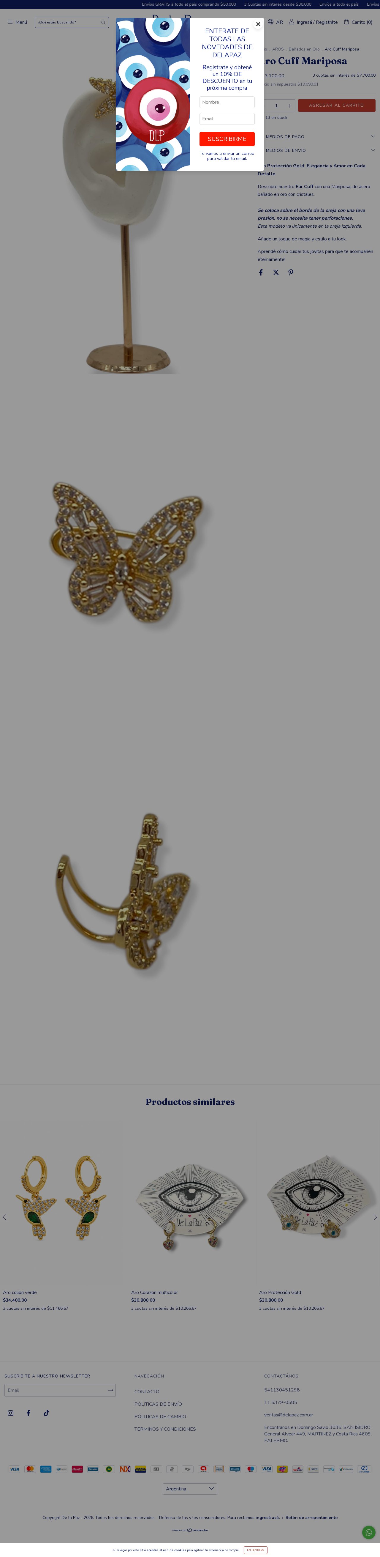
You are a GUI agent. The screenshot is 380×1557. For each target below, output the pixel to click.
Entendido (255, 1550)
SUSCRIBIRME (227, 139)
